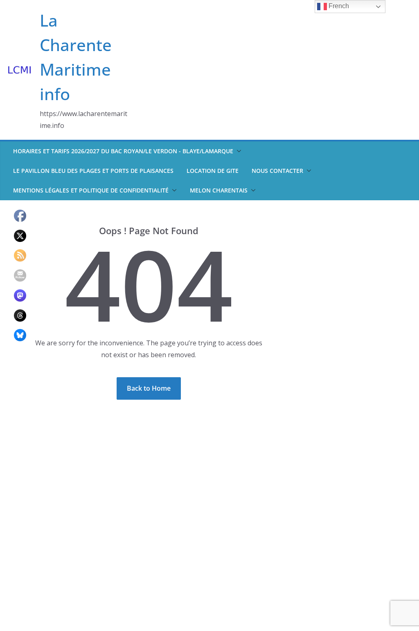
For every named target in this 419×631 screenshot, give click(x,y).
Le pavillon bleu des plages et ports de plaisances (93, 171)
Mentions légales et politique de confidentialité (91, 190)
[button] (237, 151)
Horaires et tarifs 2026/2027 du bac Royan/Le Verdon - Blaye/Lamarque (123, 151)
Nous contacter (277, 171)
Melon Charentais (219, 190)
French (338, 5)
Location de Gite (213, 171)
